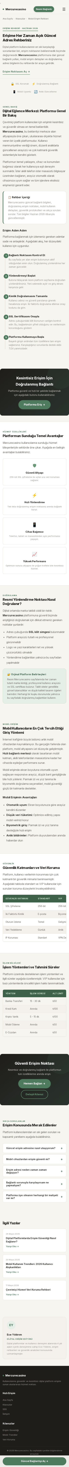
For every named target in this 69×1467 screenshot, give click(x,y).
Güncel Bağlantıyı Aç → (34, 1461)
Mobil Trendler (10, 1435)
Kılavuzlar (20, 18)
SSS (5, 1409)
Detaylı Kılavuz (34, 1094)
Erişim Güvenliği (11, 1430)
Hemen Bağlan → (34, 1083)
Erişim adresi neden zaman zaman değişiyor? (34, 1171)
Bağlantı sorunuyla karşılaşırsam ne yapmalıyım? (34, 1184)
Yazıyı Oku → (12, 1246)
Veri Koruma (9, 1439)
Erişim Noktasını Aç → (16, 71)
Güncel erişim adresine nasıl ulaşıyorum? (34, 1148)
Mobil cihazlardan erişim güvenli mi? (34, 1159)
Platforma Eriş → (34, 404)
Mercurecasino (16, 9)
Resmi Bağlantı (44, 9)
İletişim (6, 1414)
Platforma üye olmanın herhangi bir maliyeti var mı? (34, 1196)
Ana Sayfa (8, 18)
